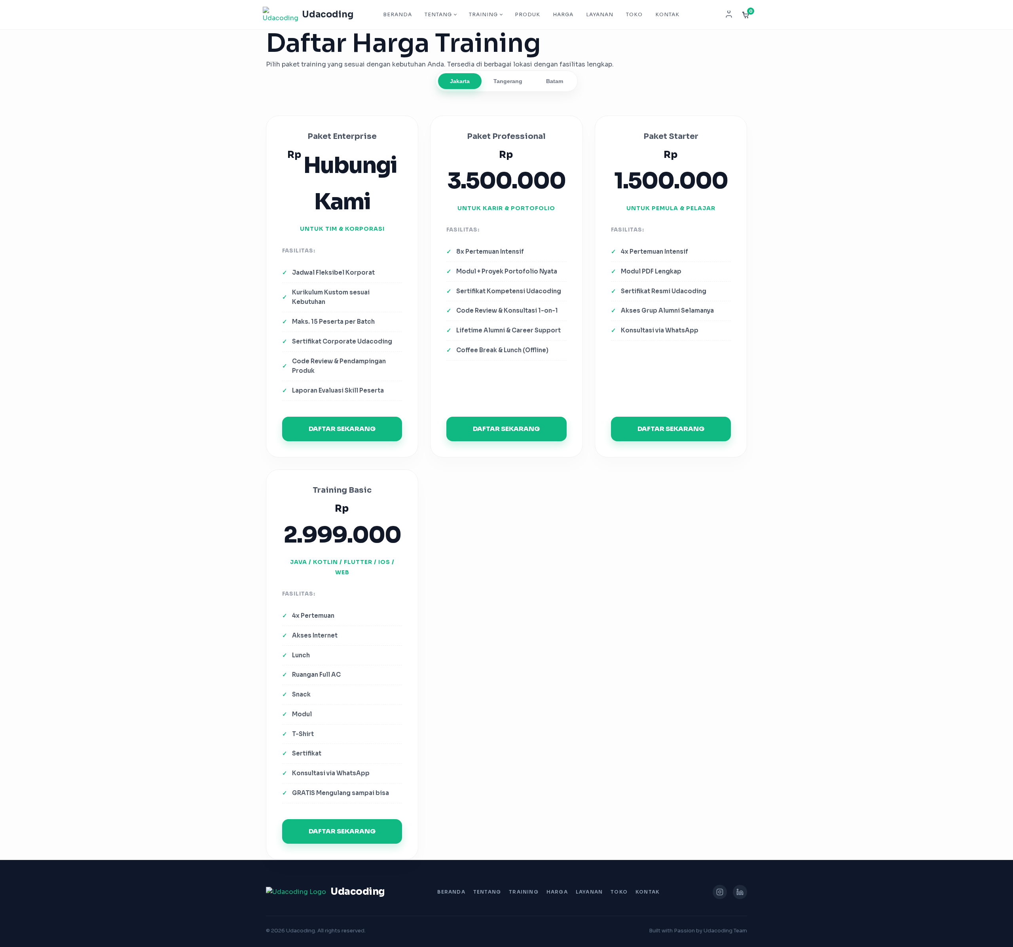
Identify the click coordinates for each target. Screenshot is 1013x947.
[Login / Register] (729, 15)
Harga (563, 14)
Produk (527, 14)
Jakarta (460, 81)
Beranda (397, 14)
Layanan (599, 14)
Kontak (667, 14)
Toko (634, 14)
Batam (554, 81)
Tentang (438, 14)
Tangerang (507, 81)
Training (483, 14)
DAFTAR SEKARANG (342, 429)
